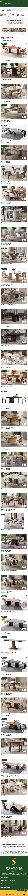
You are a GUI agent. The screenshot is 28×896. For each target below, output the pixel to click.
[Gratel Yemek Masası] (14, 152)
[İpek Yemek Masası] (14, 91)
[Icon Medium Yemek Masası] (14, 603)
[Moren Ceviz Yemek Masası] (14, 500)
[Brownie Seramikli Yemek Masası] (14, 643)
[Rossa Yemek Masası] (14, 541)
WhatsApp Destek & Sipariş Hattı (2, 4)
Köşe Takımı (17, 15)
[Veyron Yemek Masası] (14, 705)
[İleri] (23, 842)
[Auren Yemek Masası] (14, 439)
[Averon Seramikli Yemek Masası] (14, 562)
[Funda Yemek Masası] (14, 337)
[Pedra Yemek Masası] (14, 746)
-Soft (20, 894)
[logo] (6, 10)
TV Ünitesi (22, 15)
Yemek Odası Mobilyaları (19, 22)
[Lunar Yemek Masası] (14, 459)
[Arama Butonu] (14, 10)
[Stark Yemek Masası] (14, 71)
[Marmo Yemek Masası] (14, 316)
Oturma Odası (13, 15)
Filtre (18, 38)
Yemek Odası (5, 15)
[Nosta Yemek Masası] (14, 480)
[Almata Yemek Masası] (14, 275)
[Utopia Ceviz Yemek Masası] (14, 296)
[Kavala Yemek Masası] (14, 255)
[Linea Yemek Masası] (14, 725)
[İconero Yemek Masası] (14, 664)
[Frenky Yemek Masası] (14, 193)
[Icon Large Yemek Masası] (14, 623)
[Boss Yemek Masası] (14, 173)
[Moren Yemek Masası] (14, 521)
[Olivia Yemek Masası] (14, 787)
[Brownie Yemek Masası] (14, 684)
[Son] (26, 842)
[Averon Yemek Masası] (14, 582)
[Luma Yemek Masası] (14, 357)
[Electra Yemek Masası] (14, 378)
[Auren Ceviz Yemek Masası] (14, 418)
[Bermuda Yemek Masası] (14, 132)
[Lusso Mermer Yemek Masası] (14, 766)
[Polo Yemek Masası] (14, 111)
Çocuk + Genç (9, 15)
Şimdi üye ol (7, 4)
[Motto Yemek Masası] (14, 828)
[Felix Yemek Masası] (14, 234)
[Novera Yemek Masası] (14, 398)
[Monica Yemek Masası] (14, 214)
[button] (23, 56)
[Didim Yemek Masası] (14, 50)
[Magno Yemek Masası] (14, 807)
